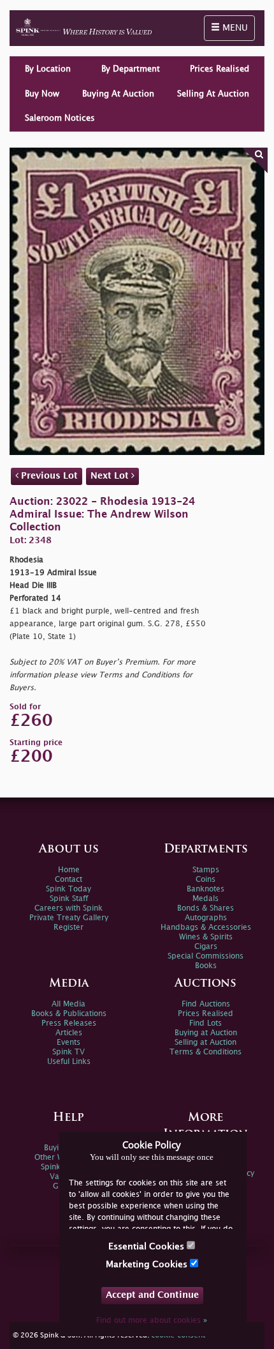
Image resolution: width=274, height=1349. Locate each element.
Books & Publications (68, 1013)
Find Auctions (206, 1004)
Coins (205, 879)
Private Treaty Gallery (68, 917)
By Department (130, 69)
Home (69, 870)
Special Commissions (205, 956)
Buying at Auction (206, 1033)
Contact (68, 879)
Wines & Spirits (206, 937)
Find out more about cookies (151, 1320)
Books (206, 965)
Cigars (205, 946)
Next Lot (110, 476)
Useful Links (68, 1061)
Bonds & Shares (205, 908)
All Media (68, 1004)
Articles (68, 1033)
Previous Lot (48, 476)
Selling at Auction (205, 1042)
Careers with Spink (68, 908)
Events (68, 1042)
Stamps (205, 870)
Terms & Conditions (205, 1052)
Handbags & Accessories (206, 927)
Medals (205, 898)
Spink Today (68, 889)
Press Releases (68, 1023)
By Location (48, 69)
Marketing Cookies (148, 1264)
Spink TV (68, 1052)
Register (68, 927)
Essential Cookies (147, 1246)
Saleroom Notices (60, 118)
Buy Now (42, 94)
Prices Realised (219, 69)
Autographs (206, 917)
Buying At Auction (118, 94)
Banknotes (205, 889)
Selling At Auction (213, 94)
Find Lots (205, 1023)
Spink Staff (69, 898)
